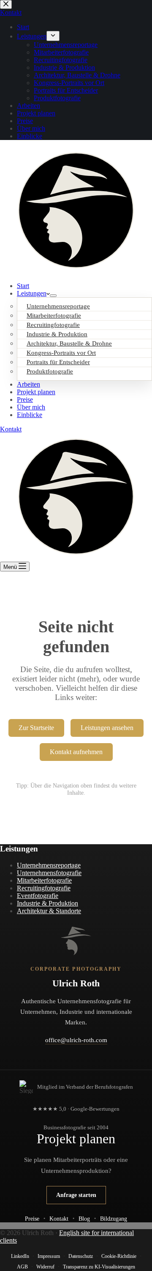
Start (23, 285)
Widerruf (45, 1267)
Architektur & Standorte (49, 910)
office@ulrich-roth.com (76, 1040)
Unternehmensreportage (49, 865)
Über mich (31, 407)
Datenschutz (80, 1256)
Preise (25, 399)
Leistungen (31, 293)
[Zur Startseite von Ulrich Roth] (76, 941)
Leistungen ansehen (107, 727)
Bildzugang (113, 1218)
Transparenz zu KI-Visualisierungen (99, 1267)
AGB (22, 1267)
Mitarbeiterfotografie (44, 880)
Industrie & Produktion (47, 903)
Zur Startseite (36, 727)
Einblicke (29, 414)
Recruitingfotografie (44, 888)
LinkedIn (20, 1256)
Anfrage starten (76, 1194)
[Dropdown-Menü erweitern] (53, 295)
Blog (84, 1218)
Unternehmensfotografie (49, 872)
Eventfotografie (37, 895)
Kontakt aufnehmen (76, 751)
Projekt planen (36, 391)
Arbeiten (28, 384)
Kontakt (11, 429)
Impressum (49, 1256)
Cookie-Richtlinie (118, 1256)
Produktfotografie (50, 371)
